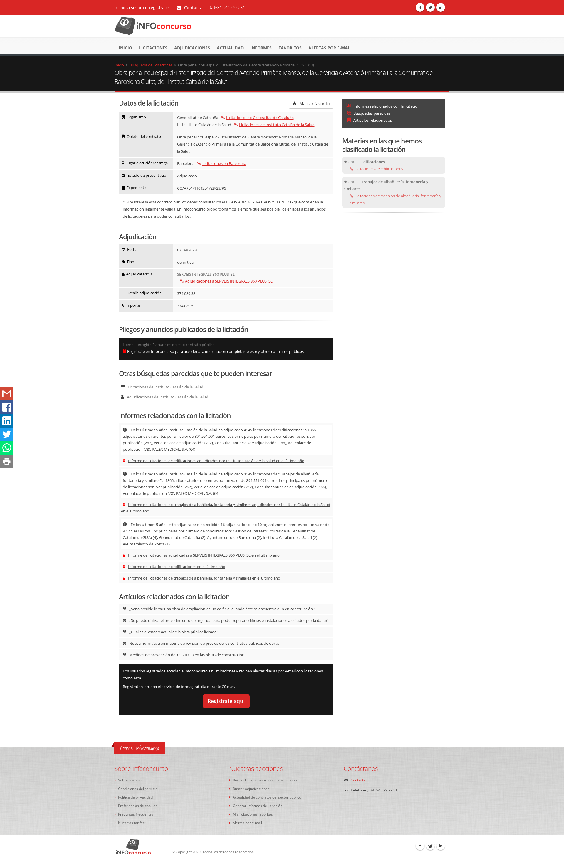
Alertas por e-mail (330, 48)
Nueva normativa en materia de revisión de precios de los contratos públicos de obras (204, 643)
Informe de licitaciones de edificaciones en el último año (176, 566)
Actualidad (230, 48)
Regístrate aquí (226, 700)
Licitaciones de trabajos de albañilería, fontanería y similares (395, 199)
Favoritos (290, 48)
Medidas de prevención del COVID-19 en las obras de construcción (186, 654)
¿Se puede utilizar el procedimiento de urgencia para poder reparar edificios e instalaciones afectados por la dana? (228, 620)
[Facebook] (420, 7)
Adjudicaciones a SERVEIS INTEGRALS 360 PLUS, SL (229, 281)
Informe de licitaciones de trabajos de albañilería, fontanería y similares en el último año (204, 578)
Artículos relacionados (372, 120)
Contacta (192, 7)
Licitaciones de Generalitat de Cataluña (260, 117)
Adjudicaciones (192, 48)
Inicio (125, 48)
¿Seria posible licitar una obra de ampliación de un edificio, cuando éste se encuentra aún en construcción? (222, 609)
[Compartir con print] (6, 461)
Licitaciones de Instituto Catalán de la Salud (277, 124)
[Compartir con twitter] (6, 434)
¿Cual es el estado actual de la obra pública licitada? (173, 631)
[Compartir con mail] (6, 393)
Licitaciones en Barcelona (224, 163)
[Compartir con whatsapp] (6, 448)
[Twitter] (430, 7)
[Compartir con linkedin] (6, 421)
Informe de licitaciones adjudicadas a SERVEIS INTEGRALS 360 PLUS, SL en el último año (204, 555)
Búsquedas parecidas (371, 113)
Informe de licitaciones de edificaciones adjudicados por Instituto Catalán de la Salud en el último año (216, 460)
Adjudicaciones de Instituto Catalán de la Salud (167, 397)
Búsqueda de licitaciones (151, 65)
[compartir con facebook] (6, 407)
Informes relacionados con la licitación (386, 106)
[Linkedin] (440, 7)
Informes (261, 48)
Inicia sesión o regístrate (144, 7)
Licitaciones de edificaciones (379, 168)
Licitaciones (153, 48)
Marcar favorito (314, 103)
